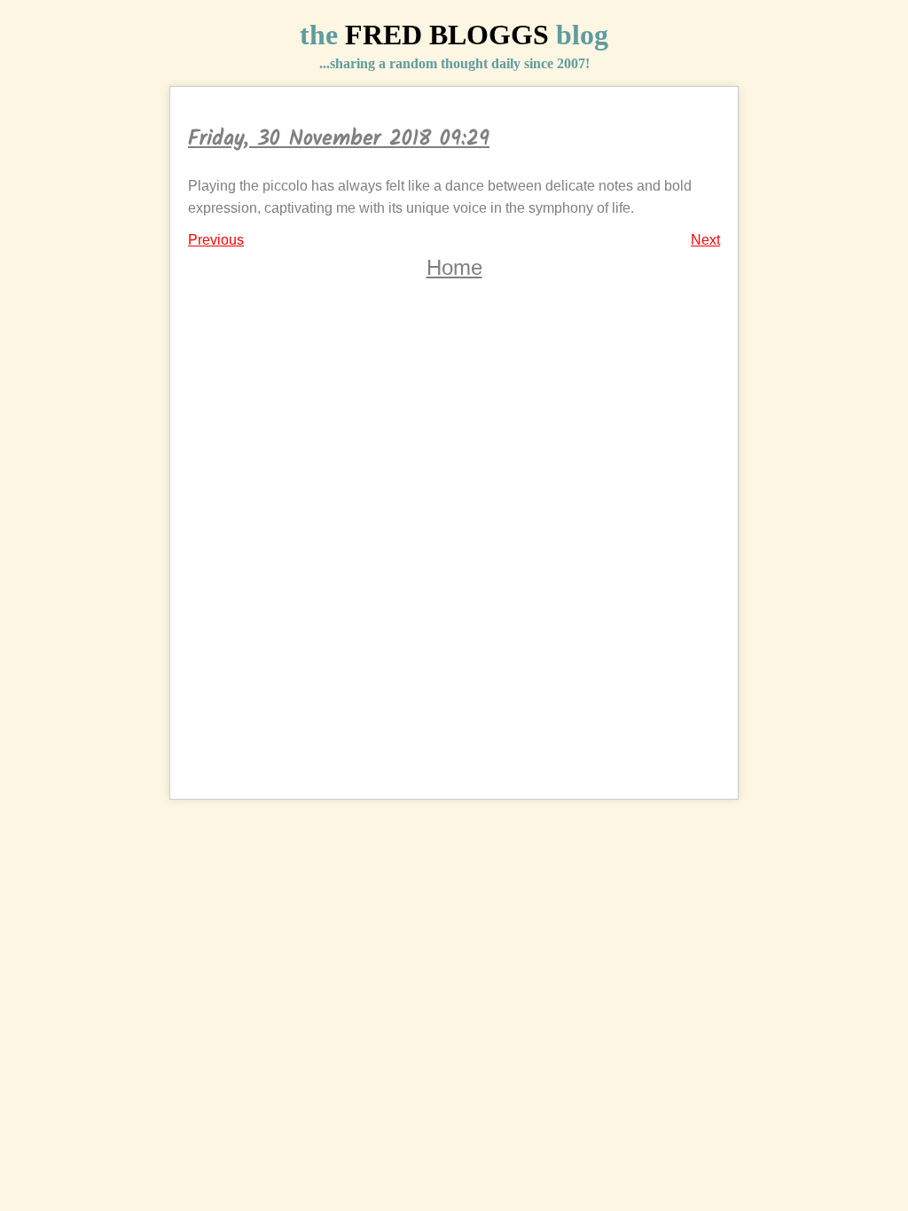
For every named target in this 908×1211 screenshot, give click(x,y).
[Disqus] (454, 552)
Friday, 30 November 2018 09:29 (338, 138)
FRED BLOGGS (447, 35)
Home (454, 267)
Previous (216, 239)
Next (705, 239)
